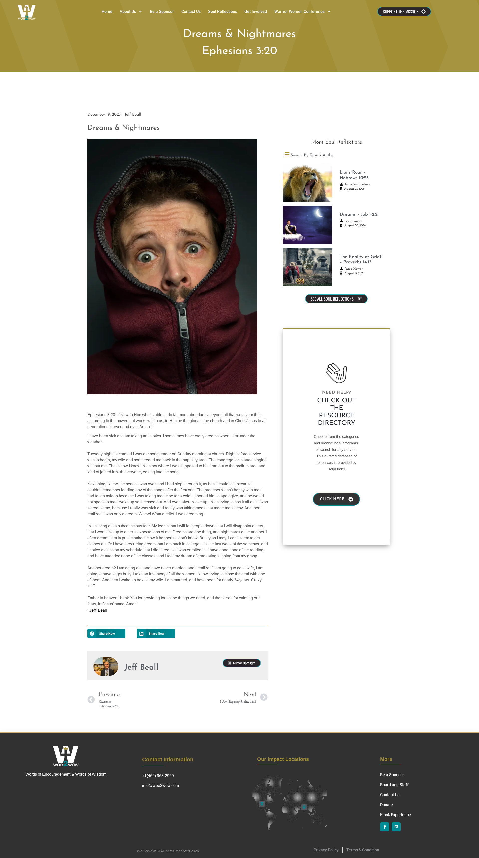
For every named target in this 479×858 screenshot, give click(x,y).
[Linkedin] (396, 826)
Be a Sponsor (162, 11)
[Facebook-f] (384, 826)
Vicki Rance (352, 221)
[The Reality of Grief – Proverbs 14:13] (307, 267)
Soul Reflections (222, 11)
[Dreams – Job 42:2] (307, 225)
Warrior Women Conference (299, 11)
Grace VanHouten (356, 184)
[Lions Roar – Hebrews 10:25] (307, 182)
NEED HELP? (336, 393)
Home (107, 11)
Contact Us (191, 11)
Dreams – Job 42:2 (359, 215)
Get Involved (255, 11)
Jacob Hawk (353, 268)
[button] (106, 633)
